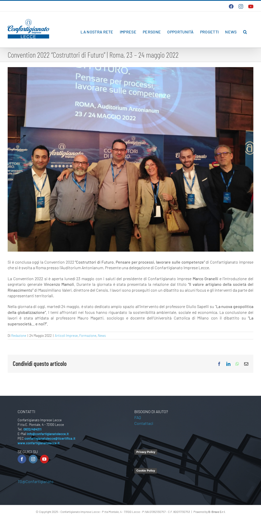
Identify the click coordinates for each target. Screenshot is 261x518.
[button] (245, 32)
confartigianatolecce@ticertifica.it (49, 438)
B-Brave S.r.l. (217, 511)
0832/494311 (32, 429)
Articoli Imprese (66, 336)
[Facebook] (22, 459)
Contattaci (143, 423)
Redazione (18, 336)
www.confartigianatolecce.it (39, 443)
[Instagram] (33, 459)
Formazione (87, 336)
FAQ (137, 417)
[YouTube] (44, 459)
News (102, 336)
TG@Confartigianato (36, 481)
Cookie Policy (145, 470)
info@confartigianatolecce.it (48, 434)
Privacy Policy (145, 452)
